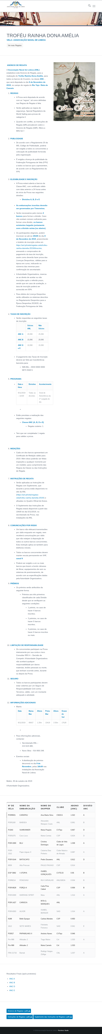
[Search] (88, 6)
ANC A (12, 979)
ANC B (12, 982)
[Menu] (94, 6)
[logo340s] (16, 6)
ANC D (12, 986)
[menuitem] (88, 6)
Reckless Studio (63, 1030)
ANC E (12, 990)
